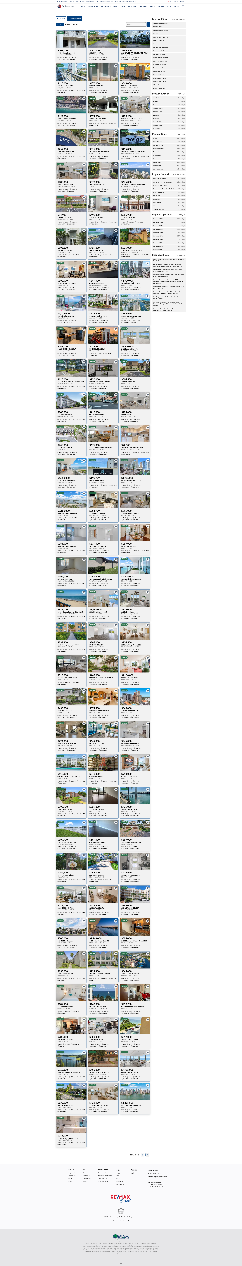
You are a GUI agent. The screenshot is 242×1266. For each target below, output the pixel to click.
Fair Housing (120, 1184)
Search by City (102, 1173)
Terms (117, 1176)
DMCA (118, 1178)
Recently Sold (132, 6)
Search (83, 6)
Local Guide (103, 1169)
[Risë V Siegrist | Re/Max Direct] (121, 1199)
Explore (71, 1169)
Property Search (73, 1173)
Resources (143, 6)
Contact (177, 6)
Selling (123, 6)
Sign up (176, 1)
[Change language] (169, 2)
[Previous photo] (58, 39)
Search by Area (103, 1181)
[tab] (60, 24)
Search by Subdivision (105, 1175)
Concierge (161, 6)
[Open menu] (183, 6)
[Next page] (147, 1155)
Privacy (118, 1173)
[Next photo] (84, 39)
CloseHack (126, 1221)
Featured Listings (93, 6)
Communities (105, 6)
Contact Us (86, 1175)
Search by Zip (102, 1178)
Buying (115, 6)
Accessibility (120, 1181)
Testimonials (87, 1178)
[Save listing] (84, 33)
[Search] (148, 24)
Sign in (182, 1)
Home (85, 1181)
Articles (169, 6)
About (152, 6)
